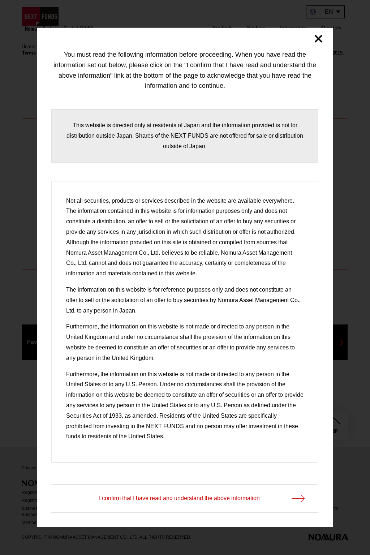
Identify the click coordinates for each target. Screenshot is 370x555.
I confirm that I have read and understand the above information (179, 498)
